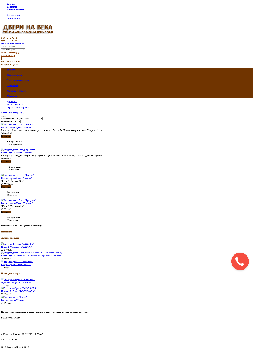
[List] (5, 116)
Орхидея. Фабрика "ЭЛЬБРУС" (17, 282)
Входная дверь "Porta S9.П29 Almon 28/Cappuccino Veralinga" (31, 255)
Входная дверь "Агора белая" (16, 264)
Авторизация (13, 17)
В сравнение (15, 141)
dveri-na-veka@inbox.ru (12, 43)
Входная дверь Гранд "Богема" (16, 127)
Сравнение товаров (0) (12, 112)
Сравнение (8, 55)
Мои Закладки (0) (10, 52)
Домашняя (12, 101)
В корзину (6, 136)
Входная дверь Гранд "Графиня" (17, 152)
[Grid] (2, 116)
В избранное (15, 144)
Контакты (12, 6)
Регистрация (13, 15)
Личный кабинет (15, 9)
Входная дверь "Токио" (13, 300)
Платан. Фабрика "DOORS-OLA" (18, 291)
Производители (15, 104)
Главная (11, 3)
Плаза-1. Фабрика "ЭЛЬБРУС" (16, 246)
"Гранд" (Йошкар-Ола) (18, 107)
